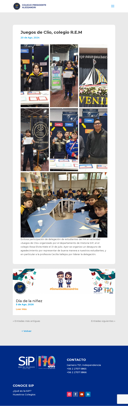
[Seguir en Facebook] (75, 394)
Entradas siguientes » (103, 321)
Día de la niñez (29, 301)
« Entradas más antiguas (26, 321)
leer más (21, 309)
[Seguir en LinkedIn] (88, 394)
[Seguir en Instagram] (69, 394)
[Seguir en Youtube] (81, 394)
